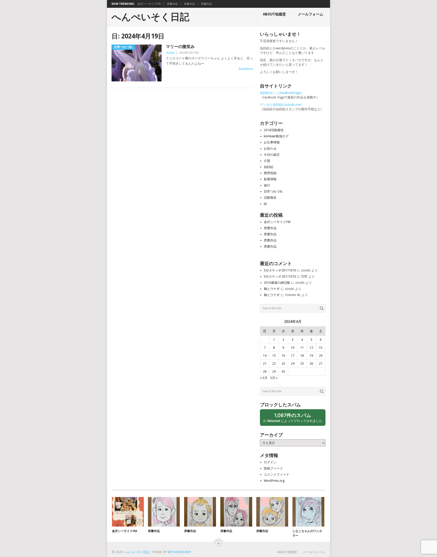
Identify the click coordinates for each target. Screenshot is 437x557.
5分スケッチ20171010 (280, 270)
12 (311, 347)
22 (274, 363)
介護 (267, 161)
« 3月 (263, 378)
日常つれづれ (273, 191)
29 (274, 371)
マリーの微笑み (180, 46)
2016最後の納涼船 (277, 282)
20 (321, 355)
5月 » (274, 378)
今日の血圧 (272, 154)
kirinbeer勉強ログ (276, 136)
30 (283, 371)
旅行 (267, 185)
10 (293, 347)
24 (293, 363)
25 (302, 363)
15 (274, 355)
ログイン (270, 462)
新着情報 (270, 179)
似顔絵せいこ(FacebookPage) (280, 93)
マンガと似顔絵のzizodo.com (280, 104)
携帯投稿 (270, 173)
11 (302, 347)
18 (302, 355)
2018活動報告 (274, 130)
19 (311, 355)
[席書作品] (164, 512)
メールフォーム (310, 14)
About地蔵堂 (274, 14)
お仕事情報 (272, 142)
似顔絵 (268, 167)
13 (321, 347)
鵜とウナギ (272, 289)
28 (265, 371)
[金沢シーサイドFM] (128, 512)
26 (311, 363)
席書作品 (172, 3)
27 (321, 363)
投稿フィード (273, 468)
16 (283, 355)
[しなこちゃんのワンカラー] (308, 512)
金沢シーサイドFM (149, 3)
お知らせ (270, 148)
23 (283, 363)
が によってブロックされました (294, 419)
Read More (246, 68)
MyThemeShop (179, 552)
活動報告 (270, 197)
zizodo (170, 52)
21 (265, 363)
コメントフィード (276, 474)
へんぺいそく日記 (150, 17)
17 (293, 355)
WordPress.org (274, 480)
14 (265, 355)
